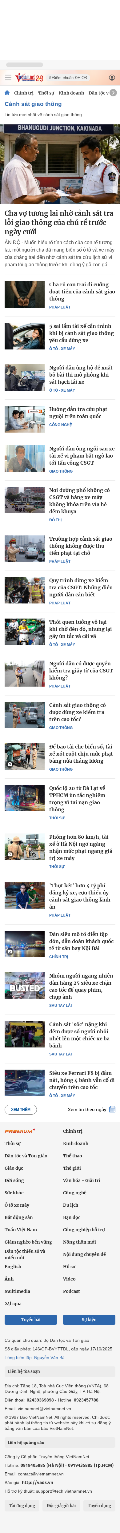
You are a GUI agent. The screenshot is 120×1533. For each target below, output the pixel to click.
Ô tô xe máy (17, 1205)
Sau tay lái (60, 1005)
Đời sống (14, 1180)
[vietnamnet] (29, 80)
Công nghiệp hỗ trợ (84, 1229)
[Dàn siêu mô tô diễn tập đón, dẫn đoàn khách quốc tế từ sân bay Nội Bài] (25, 944)
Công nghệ (60, 425)
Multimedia (17, 1291)
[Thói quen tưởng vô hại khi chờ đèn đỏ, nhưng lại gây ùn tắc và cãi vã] (25, 632)
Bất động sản (19, 1217)
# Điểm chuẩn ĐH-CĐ (68, 77)
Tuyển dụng (99, 1505)
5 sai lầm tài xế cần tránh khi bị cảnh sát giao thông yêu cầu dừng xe (81, 333)
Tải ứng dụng (22, 1505)
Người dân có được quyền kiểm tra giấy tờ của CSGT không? (81, 670)
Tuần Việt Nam (21, 1229)
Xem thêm (20, 1109)
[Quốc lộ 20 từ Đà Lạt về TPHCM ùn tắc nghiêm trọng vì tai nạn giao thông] (25, 798)
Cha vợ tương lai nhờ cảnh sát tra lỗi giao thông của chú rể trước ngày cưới (59, 222)
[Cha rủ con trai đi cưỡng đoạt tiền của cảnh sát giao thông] (25, 294)
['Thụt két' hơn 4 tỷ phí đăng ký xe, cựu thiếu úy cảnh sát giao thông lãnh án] (25, 895)
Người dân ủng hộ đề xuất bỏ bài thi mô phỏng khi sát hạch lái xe (81, 375)
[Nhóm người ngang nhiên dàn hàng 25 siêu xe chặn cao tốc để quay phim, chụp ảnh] (25, 985)
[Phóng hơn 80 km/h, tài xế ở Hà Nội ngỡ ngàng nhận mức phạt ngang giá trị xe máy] (25, 846)
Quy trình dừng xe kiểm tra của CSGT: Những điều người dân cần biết (81, 587)
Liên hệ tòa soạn (24, 1371)
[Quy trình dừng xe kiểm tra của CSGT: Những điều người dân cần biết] (25, 590)
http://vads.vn (37, 1482)
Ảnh (9, 1279)
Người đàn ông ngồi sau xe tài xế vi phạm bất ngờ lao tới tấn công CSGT (82, 456)
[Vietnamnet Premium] (20, 1134)
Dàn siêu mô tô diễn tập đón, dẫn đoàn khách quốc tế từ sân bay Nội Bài (81, 941)
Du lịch (70, 1205)
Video (69, 1279)
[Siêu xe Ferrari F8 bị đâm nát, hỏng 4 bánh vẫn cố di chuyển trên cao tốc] (25, 1083)
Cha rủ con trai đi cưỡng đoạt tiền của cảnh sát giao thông (82, 291)
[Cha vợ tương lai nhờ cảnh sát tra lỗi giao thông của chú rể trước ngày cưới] (60, 164)
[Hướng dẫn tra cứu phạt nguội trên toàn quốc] (25, 419)
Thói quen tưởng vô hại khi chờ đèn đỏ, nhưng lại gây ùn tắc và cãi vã (80, 629)
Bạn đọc (71, 1217)
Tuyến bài (31, 1319)
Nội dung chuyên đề (84, 1254)
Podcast (71, 1291)
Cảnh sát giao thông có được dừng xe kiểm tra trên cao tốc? (77, 712)
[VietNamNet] (7, 93)
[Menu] (8, 77)
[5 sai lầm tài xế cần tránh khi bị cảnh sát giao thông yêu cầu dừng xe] (25, 336)
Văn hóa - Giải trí (81, 1180)
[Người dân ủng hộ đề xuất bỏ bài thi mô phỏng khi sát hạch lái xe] (25, 377)
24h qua (13, 1303)
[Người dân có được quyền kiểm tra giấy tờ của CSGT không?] (25, 673)
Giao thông (61, 471)
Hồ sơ (69, 1266)
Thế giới (72, 1168)
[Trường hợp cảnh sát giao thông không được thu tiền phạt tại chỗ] (25, 548)
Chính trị (24, 93)
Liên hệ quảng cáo (26, 1442)
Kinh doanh (71, 93)
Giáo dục (14, 1168)
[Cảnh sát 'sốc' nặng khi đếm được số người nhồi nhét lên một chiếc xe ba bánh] (25, 1034)
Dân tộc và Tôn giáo (26, 1156)
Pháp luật (59, 307)
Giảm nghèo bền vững (28, 1242)
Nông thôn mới (79, 1242)
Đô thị (55, 520)
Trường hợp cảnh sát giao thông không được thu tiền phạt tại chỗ (80, 546)
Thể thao (72, 1156)
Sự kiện (89, 1319)
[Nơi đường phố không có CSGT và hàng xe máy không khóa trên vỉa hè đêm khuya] (25, 500)
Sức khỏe (14, 1193)
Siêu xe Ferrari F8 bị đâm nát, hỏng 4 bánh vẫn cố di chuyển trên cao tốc (82, 1080)
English (13, 1266)
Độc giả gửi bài (61, 1505)
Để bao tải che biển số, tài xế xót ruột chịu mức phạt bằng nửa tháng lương (81, 754)
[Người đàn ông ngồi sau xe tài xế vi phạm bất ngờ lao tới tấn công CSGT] (25, 458)
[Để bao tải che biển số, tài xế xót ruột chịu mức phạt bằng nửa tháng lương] (25, 756)
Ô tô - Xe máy (62, 349)
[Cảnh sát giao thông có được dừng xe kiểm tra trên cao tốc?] (25, 715)
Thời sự (46, 93)
